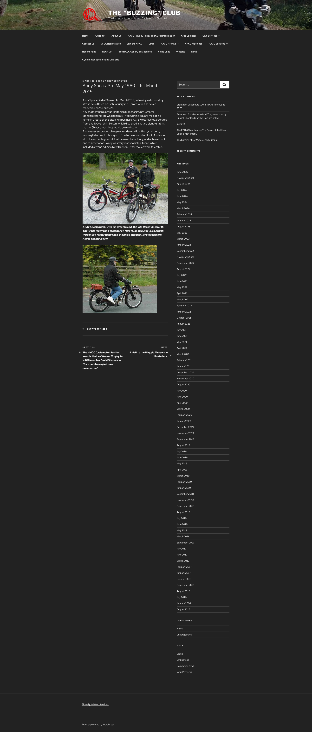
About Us (116, 35)
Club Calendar (188, 35)
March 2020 (183, 408)
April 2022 (182, 293)
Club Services (209, 35)
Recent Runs (89, 51)
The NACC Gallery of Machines (135, 51)
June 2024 (182, 196)
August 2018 (183, 512)
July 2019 (182, 451)
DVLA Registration (110, 43)
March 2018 (183, 536)
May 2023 (182, 232)
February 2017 (184, 566)
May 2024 (182, 202)
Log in (180, 653)
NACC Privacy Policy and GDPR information (151, 35)
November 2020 (185, 378)
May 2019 (182, 463)
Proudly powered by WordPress (98, 724)
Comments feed (185, 666)
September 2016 (185, 585)
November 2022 (185, 256)
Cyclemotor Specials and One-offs (100, 59)
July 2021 (181, 329)
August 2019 (183, 445)
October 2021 (184, 317)
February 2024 (184, 214)
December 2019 (185, 427)
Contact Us (88, 43)
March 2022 (183, 299)
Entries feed (183, 659)
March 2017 (183, 560)
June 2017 (182, 554)
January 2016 (184, 603)
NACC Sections (216, 43)
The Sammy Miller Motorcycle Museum (197, 139)
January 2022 (184, 311)
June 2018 (182, 524)
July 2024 (182, 190)
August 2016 (183, 591)
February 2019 (184, 481)
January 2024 (184, 220)
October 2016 (184, 579)
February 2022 (184, 305)
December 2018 (185, 493)
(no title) (181, 124)
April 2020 (182, 402)
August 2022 (183, 269)
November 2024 (185, 177)
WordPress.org (184, 672)
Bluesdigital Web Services (95, 704)
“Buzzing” (100, 35)
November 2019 (185, 433)
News (194, 51)
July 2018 (182, 518)
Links (151, 43)
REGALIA (107, 51)
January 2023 (184, 244)
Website (180, 51)
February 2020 (184, 414)
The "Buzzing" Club (144, 12)
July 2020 (182, 390)
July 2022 (182, 275)
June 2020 (182, 396)
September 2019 (185, 439)
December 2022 (185, 250)
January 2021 (184, 366)
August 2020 (183, 384)
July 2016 (182, 597)
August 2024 (183, 184)
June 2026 (182, 171)
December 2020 (185, 372)
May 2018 (182, 530)
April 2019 (182, 469)
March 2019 (183, 475)
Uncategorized (97, 329)
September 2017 (185, 542)
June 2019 (182, 457)
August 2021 (183, 323)
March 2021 (183, 354)
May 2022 (182, 287)
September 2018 (185, 506)
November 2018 (185, 500)
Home (85, 35)
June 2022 (182, 281)
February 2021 (184, 360)
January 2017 (184, 572)
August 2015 (183, 609)
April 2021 (182, 348)
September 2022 (185, 263)
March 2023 (183, 238)
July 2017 (181, 548)
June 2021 (182, 335)
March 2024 (183, 208)
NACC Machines (193, 43)
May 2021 (182, 342)
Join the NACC (135, 43)
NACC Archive (168, 43)
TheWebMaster (117, 81)
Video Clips (164, 51)
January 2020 (184, 421)
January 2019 (184, 487)
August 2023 (183, 226)
